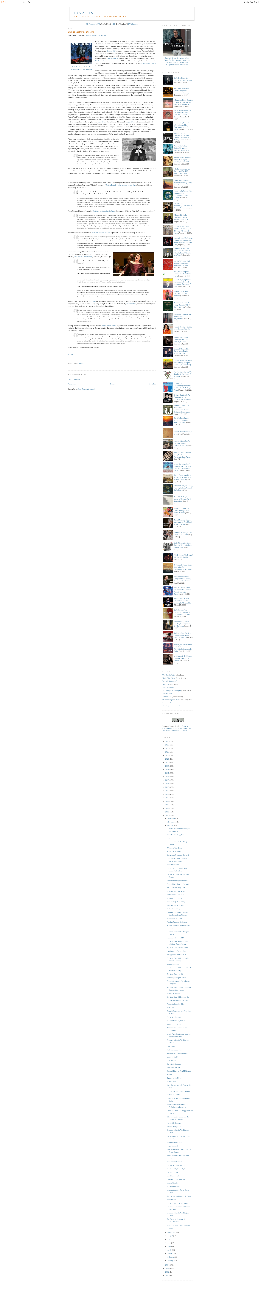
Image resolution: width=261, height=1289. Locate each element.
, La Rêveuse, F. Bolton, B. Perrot (182, 230)
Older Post (152, 384)
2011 (167, 794)
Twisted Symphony (174, 1126)
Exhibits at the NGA (174, 1142)
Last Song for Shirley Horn (176, 951)
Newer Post (72, 384)
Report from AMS (173, 865)
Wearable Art (171, 1200)
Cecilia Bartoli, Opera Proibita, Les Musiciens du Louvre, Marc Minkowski (81, 68)
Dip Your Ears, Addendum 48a (178, 997)
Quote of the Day (173, 1057)
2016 (167, 777)
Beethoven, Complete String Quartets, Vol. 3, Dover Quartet (182, 305)
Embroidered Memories (175, 895)
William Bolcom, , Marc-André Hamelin (182, 510)
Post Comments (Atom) (86, 389)
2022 (167, 755)
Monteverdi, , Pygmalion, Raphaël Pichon (183, 194)
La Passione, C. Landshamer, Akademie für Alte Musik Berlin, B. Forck (183, 386)
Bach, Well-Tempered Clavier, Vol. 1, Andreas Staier (182, 274)
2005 (167, 815)
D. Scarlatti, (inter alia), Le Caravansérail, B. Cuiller (183, 567)
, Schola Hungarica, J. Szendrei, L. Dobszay (182, 90)
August (170, 1236)
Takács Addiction (173, 1186)
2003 (167, 1268)
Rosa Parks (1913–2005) (176, 902)
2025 (167, 745)
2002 (167, 1272)
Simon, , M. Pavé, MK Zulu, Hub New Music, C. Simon (183, 467)
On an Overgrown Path (170, 700)
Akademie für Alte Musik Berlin (107, 61)
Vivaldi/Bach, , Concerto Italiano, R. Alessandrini (182, 601)
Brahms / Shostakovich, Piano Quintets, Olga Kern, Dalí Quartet (182, 635)
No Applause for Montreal (176, 955)
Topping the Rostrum (174, 1162)
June (169, 1243)
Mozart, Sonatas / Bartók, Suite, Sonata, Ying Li (183, 328)
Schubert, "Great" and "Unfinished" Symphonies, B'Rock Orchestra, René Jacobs (182, 408)
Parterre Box (167, 697)
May (169, 1246)
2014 (167, 784)
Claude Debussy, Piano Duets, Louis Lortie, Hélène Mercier (182, 351)
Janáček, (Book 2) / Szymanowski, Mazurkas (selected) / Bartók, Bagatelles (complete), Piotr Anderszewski (177, 61)
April (169, 1250)
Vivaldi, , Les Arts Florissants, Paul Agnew (182, 455)
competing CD (112, 58)
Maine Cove (171, 1082)
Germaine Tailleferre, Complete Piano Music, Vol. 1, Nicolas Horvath (182, 578)
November (171, 822)
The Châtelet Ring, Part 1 (176, 905)
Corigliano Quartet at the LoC (178, 855)
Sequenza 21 (167, 703)
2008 (167, 805)
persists (131, 122)
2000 (167, 1275)
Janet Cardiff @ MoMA (175, 938)
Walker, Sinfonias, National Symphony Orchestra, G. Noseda (181, 148)
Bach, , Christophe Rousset (183, 79)
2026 (167, 741)
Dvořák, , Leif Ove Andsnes (181, 293)
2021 (167, 759)
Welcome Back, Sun (174, 1050)
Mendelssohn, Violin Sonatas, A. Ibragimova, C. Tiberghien (182, 624)
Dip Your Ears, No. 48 (175, 974)
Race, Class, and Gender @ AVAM (179, 1196)
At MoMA (170, 1008)
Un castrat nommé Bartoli (100, 232)
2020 (167, 762)
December (171, 818)
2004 (167, 1265)
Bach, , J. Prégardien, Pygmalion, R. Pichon (182, 612)
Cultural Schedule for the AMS (178, 884)
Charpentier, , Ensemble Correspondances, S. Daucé (182, 126)
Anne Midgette (168, 687)
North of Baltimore (174, 1123)
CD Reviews (90, 24)
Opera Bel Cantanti (174, 1017)
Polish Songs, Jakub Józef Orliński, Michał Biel (183, 556)
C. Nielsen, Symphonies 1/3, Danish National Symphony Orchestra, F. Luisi (182, 283)
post (94, 301)
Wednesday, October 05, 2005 (96, 35)
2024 (167, 748)
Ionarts (84, 12)
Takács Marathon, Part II (176, 1021)
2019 (167, 766)
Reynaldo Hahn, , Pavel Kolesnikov (182, 499)
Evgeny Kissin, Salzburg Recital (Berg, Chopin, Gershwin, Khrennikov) (183, 362)
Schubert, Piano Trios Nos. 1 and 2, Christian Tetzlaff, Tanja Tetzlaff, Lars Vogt (182, 251)
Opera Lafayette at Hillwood (177, 1203)
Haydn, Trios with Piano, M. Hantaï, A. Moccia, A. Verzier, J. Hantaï (183, 477)
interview (100, 251)
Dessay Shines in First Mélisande (179, 1071)
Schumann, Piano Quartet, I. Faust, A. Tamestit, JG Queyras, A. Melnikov (183, 102)
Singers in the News (174, 1078)
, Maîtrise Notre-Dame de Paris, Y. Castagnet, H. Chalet (182, 591)
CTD (98, 24)
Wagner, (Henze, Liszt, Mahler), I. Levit (181, 339)
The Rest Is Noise (168, 675)
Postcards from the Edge (175, 1004)
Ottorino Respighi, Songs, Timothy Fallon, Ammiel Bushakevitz (183, 488)
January (170, 1260)
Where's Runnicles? (169, 681)
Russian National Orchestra (177, 922)
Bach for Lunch (172, 1172)
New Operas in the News (175, 891)
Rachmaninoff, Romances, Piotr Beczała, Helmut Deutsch (183, 205)
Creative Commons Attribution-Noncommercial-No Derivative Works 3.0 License (176, 728)
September (171, 1232)
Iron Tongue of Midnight (171, 690)
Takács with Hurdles (174, 898)
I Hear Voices (167, 693)
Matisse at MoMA (173, 1095)
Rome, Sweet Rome (109, 325)
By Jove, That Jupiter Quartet (177, 948)
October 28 (111, 51)
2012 (167, 791)
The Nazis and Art (173, 1067)
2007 (167, 808)
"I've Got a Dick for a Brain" (177, 1179)
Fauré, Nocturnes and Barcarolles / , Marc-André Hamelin (183, 182)
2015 (167, 780)
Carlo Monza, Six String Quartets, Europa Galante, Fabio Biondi (183, 545)
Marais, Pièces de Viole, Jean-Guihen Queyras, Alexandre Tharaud (182, 263)
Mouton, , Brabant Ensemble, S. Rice (182, 443)
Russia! (169, 1075)
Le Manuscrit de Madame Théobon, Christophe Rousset (183, 658)
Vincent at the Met (173, 993)
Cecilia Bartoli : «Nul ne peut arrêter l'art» (120, 185)
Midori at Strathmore (174, 918)
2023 (167, 752)
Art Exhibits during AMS (176, 888)
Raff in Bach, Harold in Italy (177, 1053)
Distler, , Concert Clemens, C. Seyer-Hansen (182, 113)
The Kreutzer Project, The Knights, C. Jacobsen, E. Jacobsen (183, 374)
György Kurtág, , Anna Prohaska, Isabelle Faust (182, 397)
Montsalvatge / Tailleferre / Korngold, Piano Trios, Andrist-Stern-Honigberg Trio (183, 241)
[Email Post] (68, 359)
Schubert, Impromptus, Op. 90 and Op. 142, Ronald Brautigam (182, 171)
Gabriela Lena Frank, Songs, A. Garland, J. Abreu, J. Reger (181, 420)
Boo (168, 838)
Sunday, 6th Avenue (174, 1024)
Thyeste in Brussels (174, 1064)
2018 (167, 770)
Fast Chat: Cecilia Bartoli (83, 256)
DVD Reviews (133, 24)
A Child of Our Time (174, 848)
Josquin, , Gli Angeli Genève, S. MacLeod (182, 159)
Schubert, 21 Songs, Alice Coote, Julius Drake (183, 533)
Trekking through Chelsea (176, 978)
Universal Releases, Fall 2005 (178, 1000)
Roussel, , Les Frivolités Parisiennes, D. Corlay (183, 648)
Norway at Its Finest (174, 851)
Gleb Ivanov (171, 1060)
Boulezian (166, 684)
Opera (82, 364)
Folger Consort (172, 1146)
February (170, 1257)
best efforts (102, 122)
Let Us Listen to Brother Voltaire (179, 1091)
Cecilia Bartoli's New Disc (81, 31)
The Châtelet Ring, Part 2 (176, 835)
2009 (167, 801)
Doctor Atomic (172, 1183)
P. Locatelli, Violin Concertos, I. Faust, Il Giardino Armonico (181, 217)
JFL (114, 24)
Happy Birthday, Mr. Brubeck (177, 881)
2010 (167, 798)
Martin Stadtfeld (173, 964)
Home (112, 384)
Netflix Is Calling (173, 909)
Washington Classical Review (173, 706)
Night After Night (168, 678)
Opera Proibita (131, 303)
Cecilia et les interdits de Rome (103, 211)
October (170, 825)
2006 (167, 812)
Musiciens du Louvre (148, 63)
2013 (167, 787)
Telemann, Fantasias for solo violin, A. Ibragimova (182, 316)
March (170, 1253)
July (169, 1239)
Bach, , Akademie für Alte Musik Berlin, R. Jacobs (183, 522)
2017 (167, 773)
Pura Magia (171, 1046)
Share (70, 354)
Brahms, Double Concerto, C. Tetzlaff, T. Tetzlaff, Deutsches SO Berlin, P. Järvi (182, 136)
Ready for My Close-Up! (176, 1169)
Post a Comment (74, 379)
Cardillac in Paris (173, 1176)
